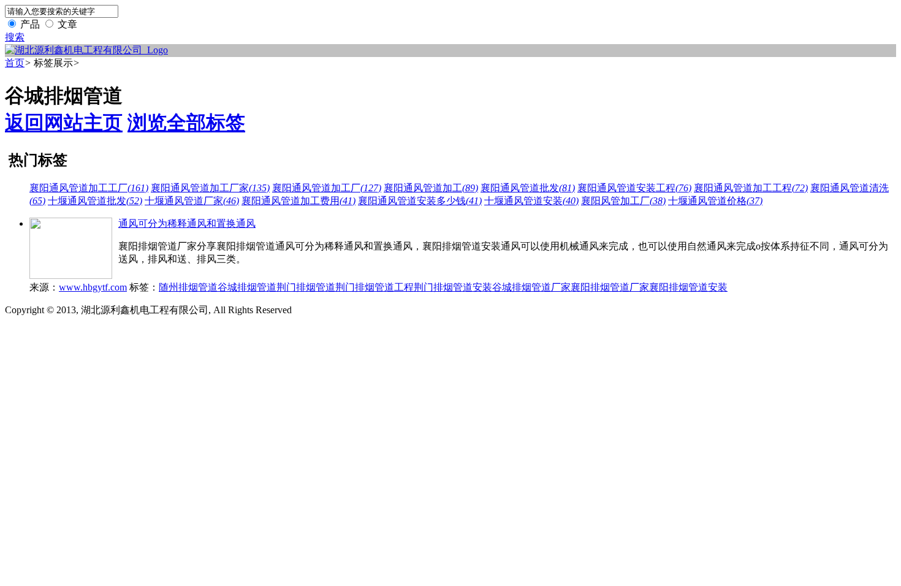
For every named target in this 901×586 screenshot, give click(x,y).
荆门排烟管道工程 (374, 287)
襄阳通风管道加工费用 (298, 201)
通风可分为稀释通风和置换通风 (187, 223)
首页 (15, 63)
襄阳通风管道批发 (528, 188)
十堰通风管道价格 (715, 201)
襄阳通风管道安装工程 (634, 188)
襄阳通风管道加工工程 (751, 188)
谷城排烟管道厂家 (531, 287)
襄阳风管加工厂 (623, 201)
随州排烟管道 (188, 287)
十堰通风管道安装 (531, 201)
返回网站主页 (64, 123)
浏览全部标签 (186, 123)
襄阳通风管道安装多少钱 (420, 201)
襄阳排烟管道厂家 (610, 287)
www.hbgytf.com (93, 287)
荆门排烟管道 (305, 287)
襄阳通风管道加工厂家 (210, 188)
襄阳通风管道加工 (431, 188)
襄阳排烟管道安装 (688, 287)
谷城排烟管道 (247, 287)
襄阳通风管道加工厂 (326, 188)
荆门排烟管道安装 (453, 287)
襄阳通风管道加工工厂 (88, 188)
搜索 (15, 37)
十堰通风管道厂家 (192, 201)
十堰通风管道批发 (95, 201)
